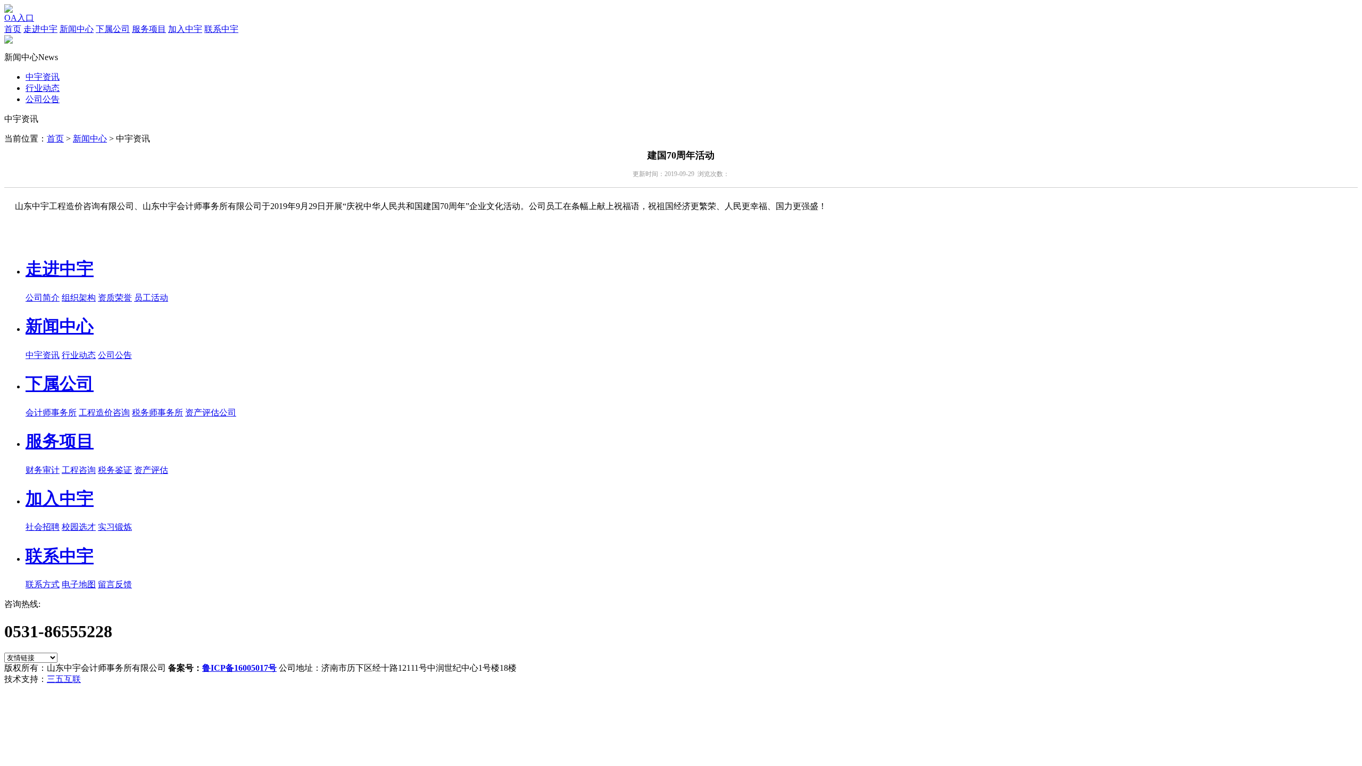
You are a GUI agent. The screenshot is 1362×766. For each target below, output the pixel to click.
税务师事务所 (157, 412)
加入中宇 (185, 29)
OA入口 (19, 17)
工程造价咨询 (104, 412)
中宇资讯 (43, 76)
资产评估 (151, 469)
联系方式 (43, 584)
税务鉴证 (115, 469)
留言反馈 (115, 584)
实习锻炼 (115, 526)
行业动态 (43, 88)
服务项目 (149, 29)
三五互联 (64, 679)
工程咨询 (79, 469)
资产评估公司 (210, 412)
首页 (12, 29)
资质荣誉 (115, 297)
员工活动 (151, 297)
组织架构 (79, 297)
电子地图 (79, 584)
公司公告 (43, 99)
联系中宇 (221, 29)
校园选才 (79, 526)
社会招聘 (43, 526)
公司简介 (43, 297)
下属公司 (113, 29)
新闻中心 (77, 29)
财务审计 (43, 469)
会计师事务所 (51, 412)
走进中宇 (40, 29)
